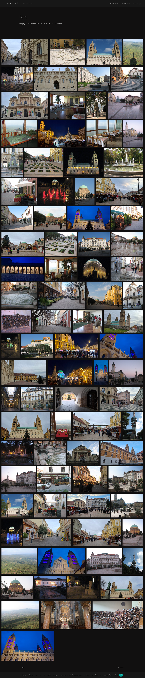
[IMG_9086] (133, 295)
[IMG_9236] (37, 346)
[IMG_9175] (10, 346)
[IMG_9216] (17, 218)
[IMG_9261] (67, 52)
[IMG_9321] (61, 426)
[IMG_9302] (133, 52)
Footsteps (126, 4)
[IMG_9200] (17, 79)
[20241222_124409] (47, 532)
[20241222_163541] (121, 346)
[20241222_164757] (76, 346)
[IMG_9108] (17, 587)
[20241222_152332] (51, 321)
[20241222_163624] (27, 646)
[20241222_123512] (76, 399)
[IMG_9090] (54, 479)
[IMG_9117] (133, 133)
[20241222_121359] (66, 615)
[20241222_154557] (118, 615)
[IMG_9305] (20, 615)
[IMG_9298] (19, 561)
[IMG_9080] (127, 244)
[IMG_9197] (94, 269)
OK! (121, 675)
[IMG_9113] (126, 372)
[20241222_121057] (25, 426)
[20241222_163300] (101, 372)
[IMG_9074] (104, 295)
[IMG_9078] (43, 162)
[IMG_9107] (104, 561)
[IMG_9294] (133, 426)
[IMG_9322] (104, 133)
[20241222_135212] (97, 532)
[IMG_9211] (94, 244)
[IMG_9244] (127, 505)
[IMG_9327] (19, 133)
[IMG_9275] (127, 269)
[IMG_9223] (94, 79)
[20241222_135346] (22, 244)
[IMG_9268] (19, 191)
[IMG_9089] (50, 453)
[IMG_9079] (61, 244)
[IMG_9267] (50, 505)
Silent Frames (115, 4)
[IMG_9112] (18, 479)
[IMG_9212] (84, 191)
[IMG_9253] (17, 505)
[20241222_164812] (70, 372)
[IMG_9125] (16, 321)
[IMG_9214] (96, 105)
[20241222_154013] (61, 295)
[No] (143, 675)
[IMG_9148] (50, 587)
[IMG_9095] (90, 479)
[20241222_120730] (122, 587)
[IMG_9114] (125, 105)
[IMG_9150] (17, 453)
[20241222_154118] (119, 191)
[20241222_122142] (123, 321)
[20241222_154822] (122, 453)
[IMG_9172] (11, 532)
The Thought (137, 4)
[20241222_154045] (88, 505)
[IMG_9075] (50, 218)
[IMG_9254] (123, 162)
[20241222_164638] (61, 133)
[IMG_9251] (104, 52)
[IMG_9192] (83, 162)
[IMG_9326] (87, 321)
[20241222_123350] (55, 79)
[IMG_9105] (10, 399)
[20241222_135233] (97, 426)
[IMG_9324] (61, 269)
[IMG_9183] (55, 191)
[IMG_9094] (127, 218)
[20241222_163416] (22, 269)
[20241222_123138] (23, 372)
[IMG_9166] (83, 587)
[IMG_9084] (127, 79)
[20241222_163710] (88, 218)
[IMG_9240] (37, 399)
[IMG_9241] (12, 162)
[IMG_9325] (67, 105)
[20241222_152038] (24, 105)
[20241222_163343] (61, 561)
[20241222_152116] (121, 399)
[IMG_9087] (19, 295)
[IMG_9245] (126, 479)
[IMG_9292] (133, 561)
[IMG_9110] (133, 532)
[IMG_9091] (83, 453)
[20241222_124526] (24, 52)
